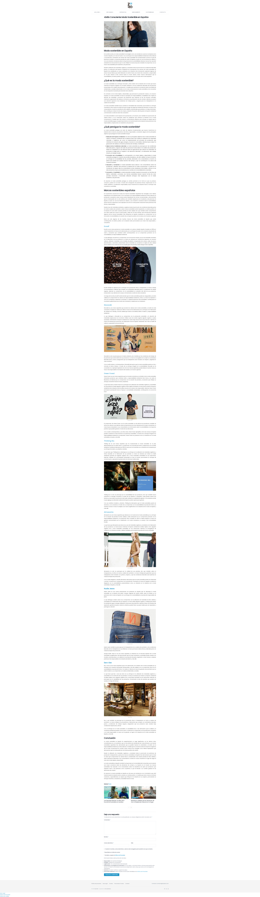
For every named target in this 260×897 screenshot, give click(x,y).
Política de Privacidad (120, 855)
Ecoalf (106, 226)
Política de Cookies (4, 896)
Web (132, 843)
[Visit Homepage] (130, 5)
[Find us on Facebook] (164, 889)
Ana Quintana (108, 888)
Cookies (111, 883)
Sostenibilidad (150, 12)
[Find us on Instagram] (168, 889)
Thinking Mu (109, 441)
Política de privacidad (96, 883)
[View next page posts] (131, 807)
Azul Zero (97, 12)
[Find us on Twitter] (166, 889)
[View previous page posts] (129, 807)
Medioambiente (136, 12)
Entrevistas (123, 12)
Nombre (106, 837)
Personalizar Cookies (119, 883)
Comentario (107, 820)
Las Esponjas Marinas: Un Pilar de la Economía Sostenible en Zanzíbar (114, 801)
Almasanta (108, 512)
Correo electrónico (109, 843)
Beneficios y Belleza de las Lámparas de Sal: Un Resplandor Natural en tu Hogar (142, 801)
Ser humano (109, 12)
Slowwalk (108, 305)
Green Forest (109, 373)
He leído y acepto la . (115, 855)
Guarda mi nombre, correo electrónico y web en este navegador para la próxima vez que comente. (129, 849)
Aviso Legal (105, 883)
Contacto (163, 12)
